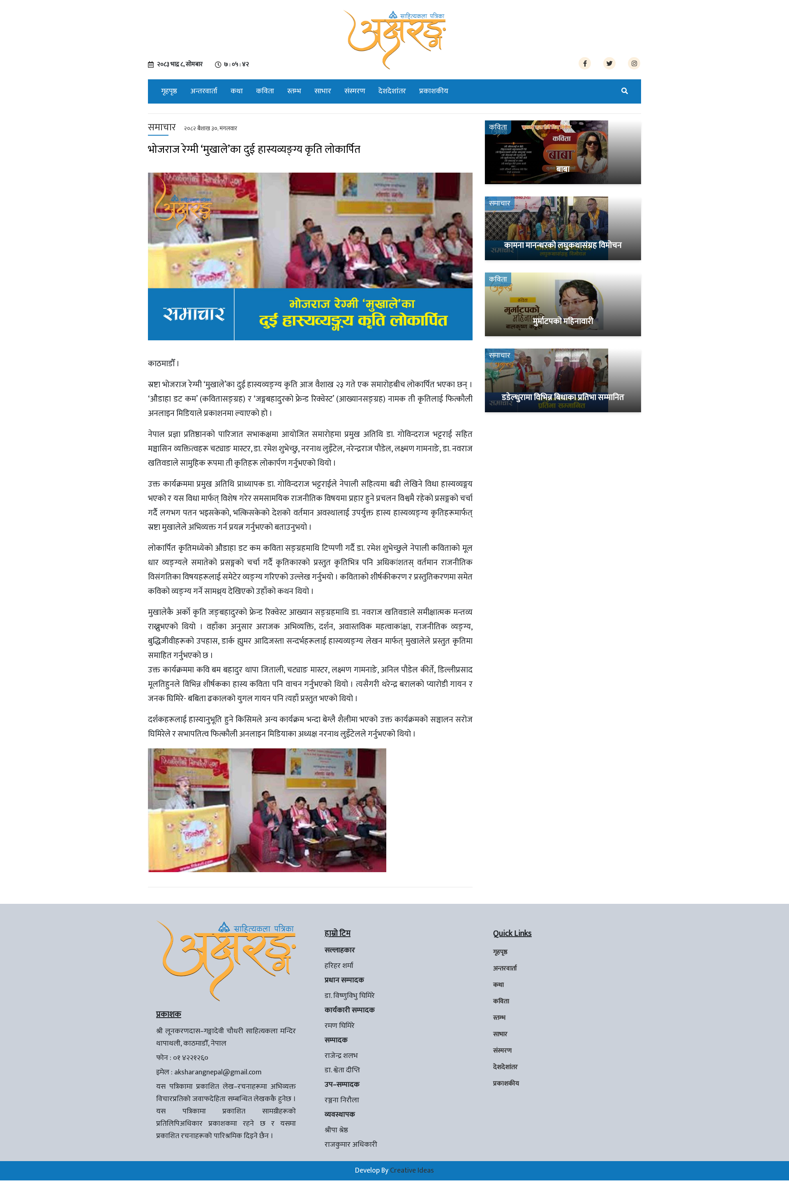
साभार (322, 91)
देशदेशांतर (392, 91)
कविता (265, 91)
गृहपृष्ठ (169, 91)
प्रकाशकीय (433, 91)
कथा (237, 91)
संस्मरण (354, 91)
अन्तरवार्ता (203, 91)
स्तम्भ (294, 91)
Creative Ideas (412, 1170)
